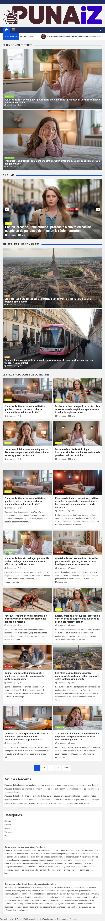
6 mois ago (11, 167)
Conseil (9, 223)
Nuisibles (59, 492)
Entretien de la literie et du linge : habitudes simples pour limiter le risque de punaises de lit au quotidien (77, 452)
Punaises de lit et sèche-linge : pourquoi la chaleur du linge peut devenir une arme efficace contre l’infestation (26, 561)
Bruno (22, 105)
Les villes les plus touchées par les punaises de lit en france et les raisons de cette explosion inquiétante (77, 676)
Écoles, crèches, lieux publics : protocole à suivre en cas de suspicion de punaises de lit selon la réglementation (77, 409)
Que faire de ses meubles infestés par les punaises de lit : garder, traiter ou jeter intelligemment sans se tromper (76, 561)
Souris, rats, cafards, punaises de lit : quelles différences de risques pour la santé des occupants (24, 676)
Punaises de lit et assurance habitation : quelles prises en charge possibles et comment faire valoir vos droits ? (25, 409)
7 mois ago (11, 366)
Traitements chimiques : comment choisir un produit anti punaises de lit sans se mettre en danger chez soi (77, 736)
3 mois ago (11, 416)
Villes (7, 296)
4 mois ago (62, 511)
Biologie (7, 821)
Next (66, 768)
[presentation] (7, 209)
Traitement (9, 97)
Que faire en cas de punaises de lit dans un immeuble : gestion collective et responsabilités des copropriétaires (26, 736)
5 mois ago (11, 105)
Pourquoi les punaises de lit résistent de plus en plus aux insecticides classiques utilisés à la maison (25, 618)
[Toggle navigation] (13, 30)
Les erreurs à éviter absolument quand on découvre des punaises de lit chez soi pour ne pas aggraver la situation (52, 229)
